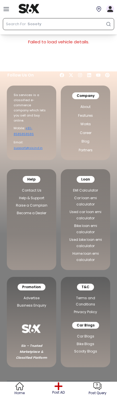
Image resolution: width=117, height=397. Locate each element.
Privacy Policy (85, 311)
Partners (86, 150)
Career (85, 132)
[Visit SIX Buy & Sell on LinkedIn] (89, 75)
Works (85, 124)
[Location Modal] (99, 9)
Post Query (97, 393)
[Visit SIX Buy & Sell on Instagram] (80, 75)
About (85, 106)
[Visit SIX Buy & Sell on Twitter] (71, 75)
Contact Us (31, 190)
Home (19, 393)
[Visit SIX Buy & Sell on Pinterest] (107, 75)
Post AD (58, 392)
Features (85, 115)
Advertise (31, 298)
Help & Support (31, 198)
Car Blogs (85, 336)
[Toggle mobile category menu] (6, 9)
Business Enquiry (31, 305)
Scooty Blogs (85, 351)
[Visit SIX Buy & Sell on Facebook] (62, 75)
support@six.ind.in (28, 148)
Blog (85, 141)
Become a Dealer (31, 213)
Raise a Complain (31, 205)
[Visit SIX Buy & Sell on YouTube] (98, 75)
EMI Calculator (85, 190)
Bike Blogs (85, 343)
